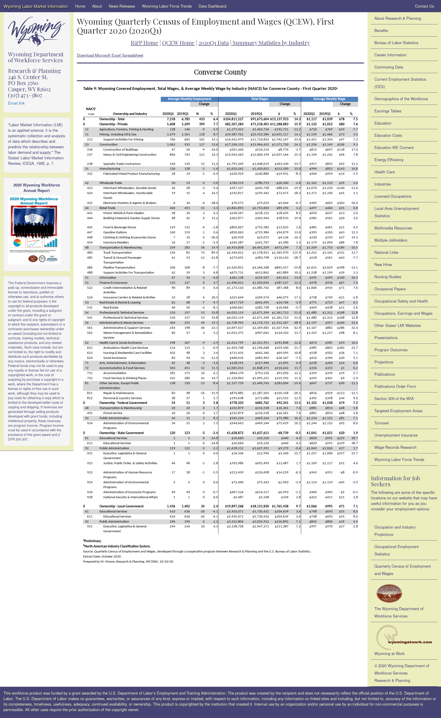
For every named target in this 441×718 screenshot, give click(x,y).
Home (80, 6)
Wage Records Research (395, 447)
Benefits (381, 30)
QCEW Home (178, 42)
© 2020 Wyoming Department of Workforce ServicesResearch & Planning (401, 673)
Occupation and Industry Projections (395, 530)
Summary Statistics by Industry (271, 42)
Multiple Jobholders (390, 240)
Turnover (381, 423)
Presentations (386, 337)
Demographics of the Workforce (401, 98)
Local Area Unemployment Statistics (396, 212)
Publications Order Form (395, 386)
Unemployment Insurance (396, 435)
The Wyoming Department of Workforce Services (399, 612)
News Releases (122, 6)
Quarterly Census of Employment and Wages (402, 569)
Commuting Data (388, 67)
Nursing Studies (387, 276)
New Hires (383, 264)
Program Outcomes (390, 349)
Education (382, 123)
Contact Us (424, 6)
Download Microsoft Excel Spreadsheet (110, 55)
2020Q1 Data (213, 42)
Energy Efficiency (389, 159)
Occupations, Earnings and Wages (403, 313)
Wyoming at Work (389, 653)
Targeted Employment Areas (398, 410)
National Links (386, 252)
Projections (383, 362)
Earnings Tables (387, 111)
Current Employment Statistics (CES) (400, 82)
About (97, 6)
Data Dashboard (212, 6)
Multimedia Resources (393, 228)
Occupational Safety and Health (401, 301)
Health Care (384, 171)
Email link (16, 103)
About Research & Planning (397, 18)
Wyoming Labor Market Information (36, 6)
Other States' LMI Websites (397, 325)
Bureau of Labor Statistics (396, 42)
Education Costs (388, 135)
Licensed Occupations (392, 196)
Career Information (390, 54)
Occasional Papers (390, 289)
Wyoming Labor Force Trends (167, 6)
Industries (382, 184)
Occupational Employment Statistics (396, 550)
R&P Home (144, 42)
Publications (384, 374)
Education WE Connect (394, 147)
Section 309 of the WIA (394, 398)
